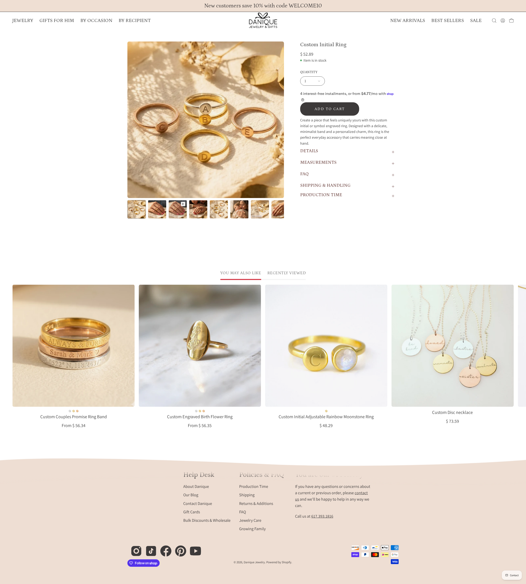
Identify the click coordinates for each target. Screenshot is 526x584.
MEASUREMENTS (318, 162)
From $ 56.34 (73, 425)
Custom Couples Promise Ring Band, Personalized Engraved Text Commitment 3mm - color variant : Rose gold (77, 411)
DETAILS (309, 150)
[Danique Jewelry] (263, 20)
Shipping (247, 495)
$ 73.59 (452, 421)
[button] (96, 20)
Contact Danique (197, 503)
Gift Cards (191, 511)
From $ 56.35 (200, 425)
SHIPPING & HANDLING (325, 185)
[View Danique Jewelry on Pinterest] (178, 548)
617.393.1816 (322, 516)
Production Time (253, 486)
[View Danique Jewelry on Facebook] (163, 548)
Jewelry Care (250, 520)
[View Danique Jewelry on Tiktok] (148, 548)
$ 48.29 (326, 425)
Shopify (286, 562)
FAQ (304, 173)
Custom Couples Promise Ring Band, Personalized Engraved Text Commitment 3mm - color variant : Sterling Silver (70, 411)
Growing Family (252, 528)
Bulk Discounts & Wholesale (207, 520)
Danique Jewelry (254, 562)
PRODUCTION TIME (321, 194)
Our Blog (190, 495)
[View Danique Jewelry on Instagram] (134, 548)
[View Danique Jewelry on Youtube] (193, 548)
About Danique (196, 486)
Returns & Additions (256, 503)
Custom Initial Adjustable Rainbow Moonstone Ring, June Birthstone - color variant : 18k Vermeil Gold (326, 411)
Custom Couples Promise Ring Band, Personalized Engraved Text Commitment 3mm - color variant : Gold (73, 411)
